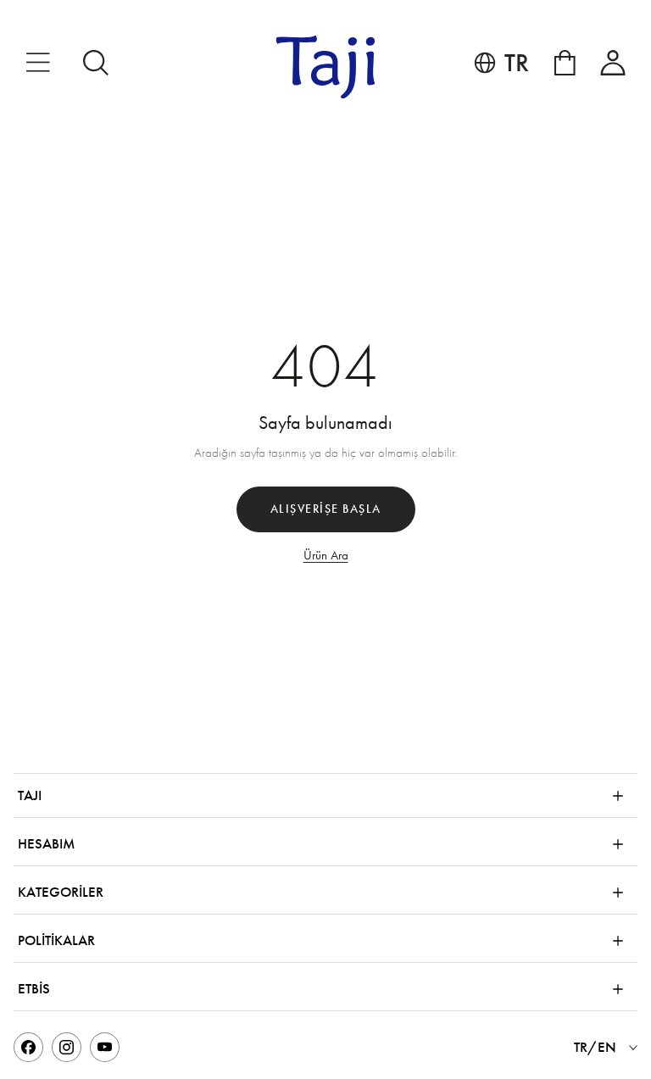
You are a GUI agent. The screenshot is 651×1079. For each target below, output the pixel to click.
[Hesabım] (613, 62)
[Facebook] (28, 1047)
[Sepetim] (565, 62)
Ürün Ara (325, 555)
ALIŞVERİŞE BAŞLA (325, 509)
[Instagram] (66, 1047)
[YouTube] (105, 1047)
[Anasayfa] (326, 67)
